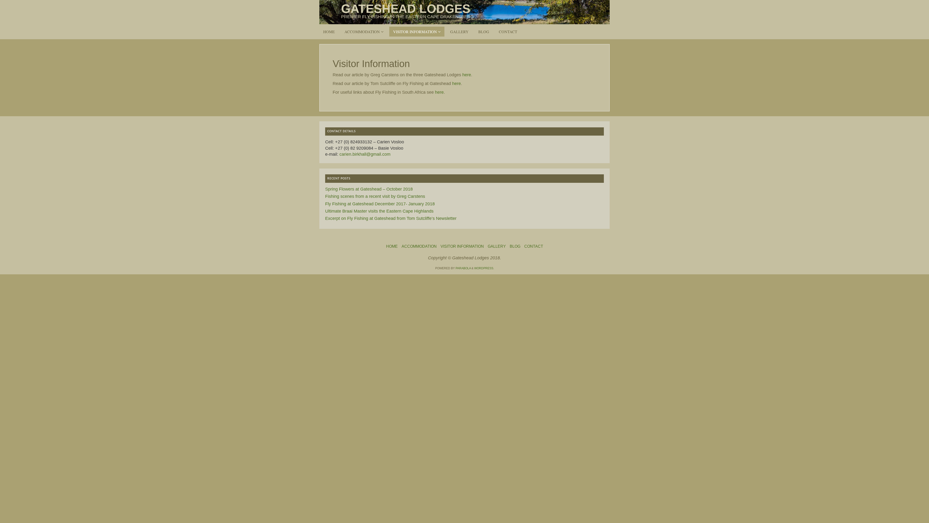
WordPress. (484, 268)
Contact (533, 246)
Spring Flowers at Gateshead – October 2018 (369, 189)
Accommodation (419, 246)
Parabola (463, 268)
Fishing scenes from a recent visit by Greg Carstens (375, 196)
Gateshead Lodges (405, 9)
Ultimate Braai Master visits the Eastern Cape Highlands (379, 211)
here (466, 74)
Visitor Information (462, 246)
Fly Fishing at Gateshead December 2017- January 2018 (380, 203)
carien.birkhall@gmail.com (364, 154)
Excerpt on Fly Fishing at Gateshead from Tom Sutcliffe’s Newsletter (391, 218)
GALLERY (497, 246)
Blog (515, 246)
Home (392, 246)
